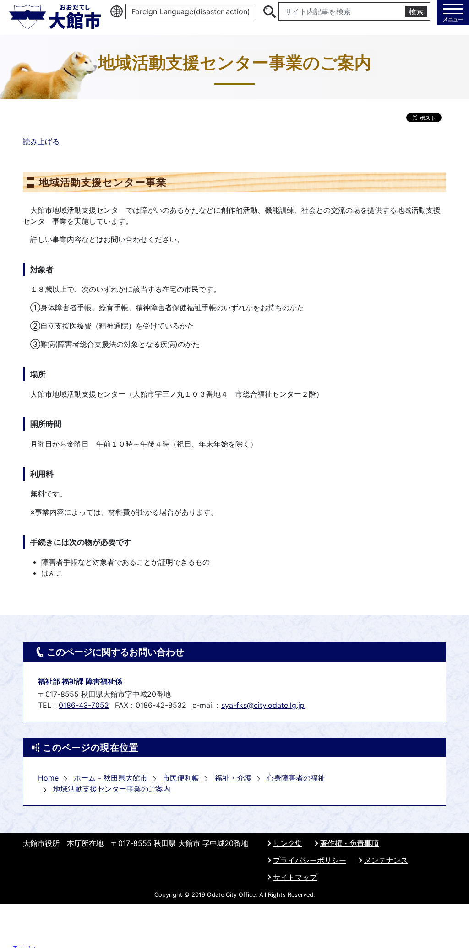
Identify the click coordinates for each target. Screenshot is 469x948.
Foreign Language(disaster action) (190, 11)
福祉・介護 (233, 777)
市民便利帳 (181, 777)
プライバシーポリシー (309, 860)
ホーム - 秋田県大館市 (110, 777)
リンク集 (287, 843)
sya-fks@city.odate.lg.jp (263, 705)
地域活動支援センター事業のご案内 (111, 788)
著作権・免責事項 (349, 843)
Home (48, 777)
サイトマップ (295, 877)
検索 (416, 11)
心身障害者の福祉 (296, 777)
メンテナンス (386, 860)
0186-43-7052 (84, 705)
